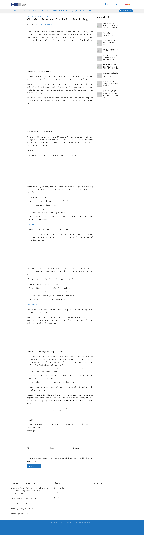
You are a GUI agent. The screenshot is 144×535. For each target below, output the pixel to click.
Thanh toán (32, 224)
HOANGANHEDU (88, 522)
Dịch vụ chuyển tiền (41, 16)
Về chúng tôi (58, 488)
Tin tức (56, 493)
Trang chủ (15, 11)
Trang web (77, 448)
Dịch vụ (45, 11)
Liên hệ (91, 11)
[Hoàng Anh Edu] (19, 4)
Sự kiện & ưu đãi (78, 11)
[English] (126, 4)
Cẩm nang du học (60, 11)
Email (52, 448)
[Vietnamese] (128, 4)
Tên (29, 448)
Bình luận (31, 431)
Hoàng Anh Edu (50, 24)
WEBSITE (67, 522)
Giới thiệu (26, 11)
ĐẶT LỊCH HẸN (113, 4)
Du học (35, 11)
